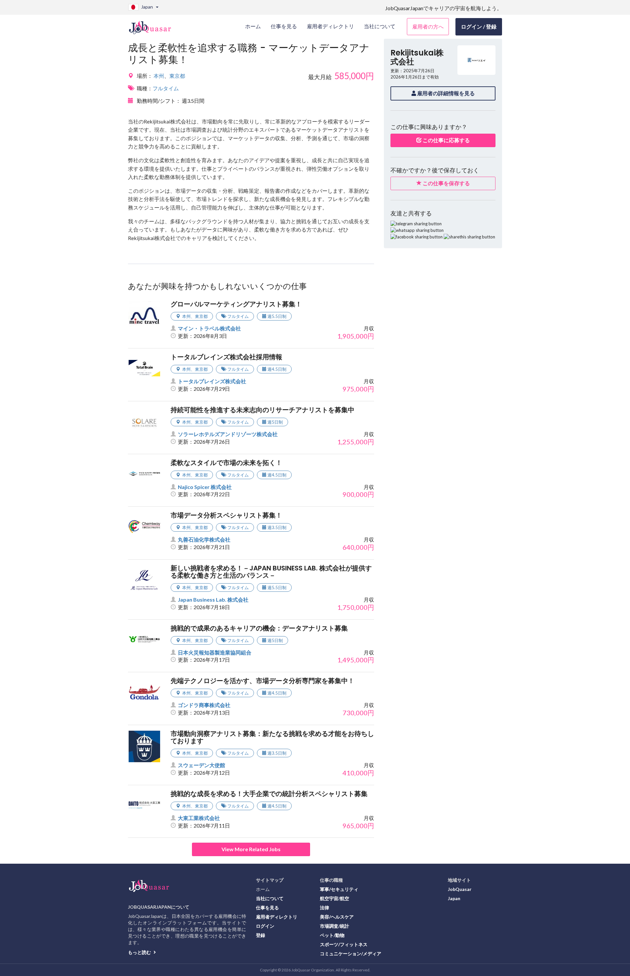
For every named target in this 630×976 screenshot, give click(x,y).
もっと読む (140, 952)
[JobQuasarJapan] (153, 25)
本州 (159, 76)
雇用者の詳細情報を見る (445, 93)
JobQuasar (460, 889)
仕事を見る (267, 907)
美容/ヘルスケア (337, 917)
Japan (454, 898)
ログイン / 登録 (478, 26)
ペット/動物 (332, 935)
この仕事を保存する (446, 183)
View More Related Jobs (251, 849)
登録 (260, 935)
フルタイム (166, 88)
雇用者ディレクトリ (276, 917)
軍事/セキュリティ (339, 889)
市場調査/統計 (334, 926)
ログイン (265, 926)
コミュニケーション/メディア (350, 953)
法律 (324, 907)
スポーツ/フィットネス (344, 944)
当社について (270, 898)
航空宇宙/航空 (334, 898)
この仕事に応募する (446, 140)
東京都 (177, 76)
